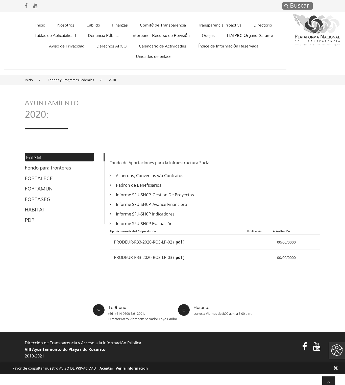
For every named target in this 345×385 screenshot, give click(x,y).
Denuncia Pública (103, 35)
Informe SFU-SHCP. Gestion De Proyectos (155, 195)
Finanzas (120, 25)
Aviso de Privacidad (66, 46)
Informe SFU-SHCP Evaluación (144, 223)
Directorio (263, 25)
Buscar (299, 5)
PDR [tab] (30, 220)
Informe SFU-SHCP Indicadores (145, 214)
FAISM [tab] (33, 157)
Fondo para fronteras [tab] (48, 167)
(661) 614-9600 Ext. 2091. (126, 313)
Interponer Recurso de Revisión (161, 35)
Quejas (208, 35)
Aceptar (106, 368)
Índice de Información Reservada (228, 46)
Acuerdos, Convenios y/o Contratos (149, 175)
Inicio (40, 25)
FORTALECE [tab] (39, 178)
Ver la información (132, 368)
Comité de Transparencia (163, 25)
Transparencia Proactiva (219, 25)
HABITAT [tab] (35, 209)
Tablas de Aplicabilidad (55, 35)
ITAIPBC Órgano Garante (250, 35)
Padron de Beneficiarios (138, 185)
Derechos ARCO (111, 46)
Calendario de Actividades (162, 46)
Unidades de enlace (153, 56)
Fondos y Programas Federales (71, 80)
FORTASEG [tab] (37, 199)
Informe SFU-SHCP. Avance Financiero (151, 204)
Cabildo (93, 25)
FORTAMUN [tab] (39, 188)
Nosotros (65, 25)
